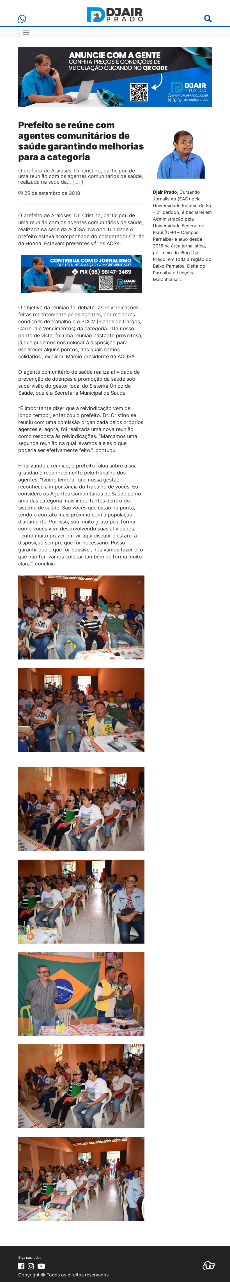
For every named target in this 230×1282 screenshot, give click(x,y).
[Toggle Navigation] (26, 32)
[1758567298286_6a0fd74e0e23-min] (81, 277)
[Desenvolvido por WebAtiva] (209, 1265)
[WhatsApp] (22, 18)
